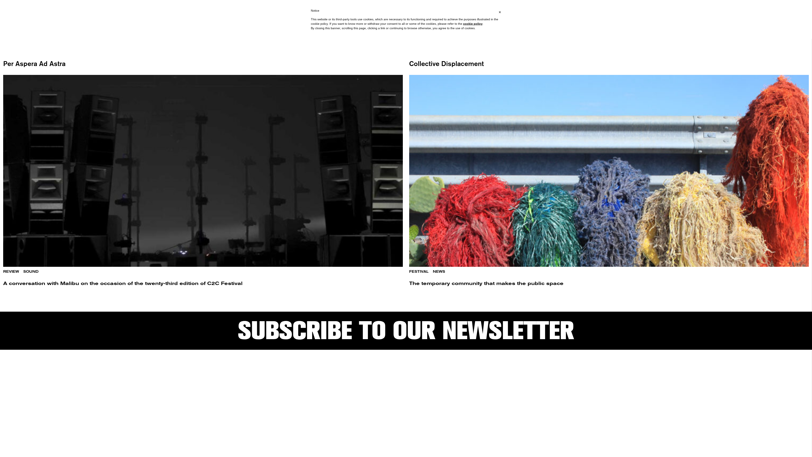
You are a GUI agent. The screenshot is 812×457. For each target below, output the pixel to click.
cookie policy (473, 23)
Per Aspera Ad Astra (34, 63)
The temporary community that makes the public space (486, 283)
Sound (30, 272)
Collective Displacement (446, 63)
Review (11, 272)
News (439, 272)
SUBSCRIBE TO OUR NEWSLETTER (406, 331)
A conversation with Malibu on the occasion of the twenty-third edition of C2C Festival (123, 283)
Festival (419, 272)
